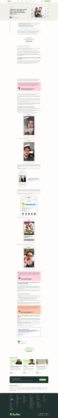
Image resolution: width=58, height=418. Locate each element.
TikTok (17, 404)
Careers (44, 397)
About (44, 396)
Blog (10, 6)
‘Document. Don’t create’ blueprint (28, 62)
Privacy (44, 415)
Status (37, 397)
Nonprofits (24, 399)
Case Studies (12, 6)
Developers (24, 401)
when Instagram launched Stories (32, 108)
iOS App (10, 406)
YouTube (17, 406)
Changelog (38, 398)
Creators (24, 396)
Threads (17, 403)
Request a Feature (38, 399)
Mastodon (17, 401)
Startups (24, 402)
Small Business (24, 397)
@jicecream (31, 88)
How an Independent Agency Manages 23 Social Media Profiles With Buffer (15, 366)
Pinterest (17, 402)
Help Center (38, 396)
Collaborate (11, 400)
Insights (11, 399)
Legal (43, 400)
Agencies (24, 398)
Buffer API (11, 410)
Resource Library (31, 400)
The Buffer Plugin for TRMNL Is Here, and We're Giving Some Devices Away (41, 366)
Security (47, 415)
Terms (45, 415)
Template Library (31, 397)
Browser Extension (12, 408)
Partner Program (45, 399)
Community (11, 398)
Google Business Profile (18, 398)
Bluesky (17, 396)
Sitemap (44, 401)
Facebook (17, 397)
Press (43, 398)
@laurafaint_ (28, 278)
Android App (11, 407)
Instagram (17, 399)
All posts (20, 385)
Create (10, 396)
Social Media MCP (12, 409)
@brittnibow (30, 312)
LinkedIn (17, 400)
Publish (10, 397)
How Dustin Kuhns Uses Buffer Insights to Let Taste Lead (29, 366)
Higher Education (25, 400)
